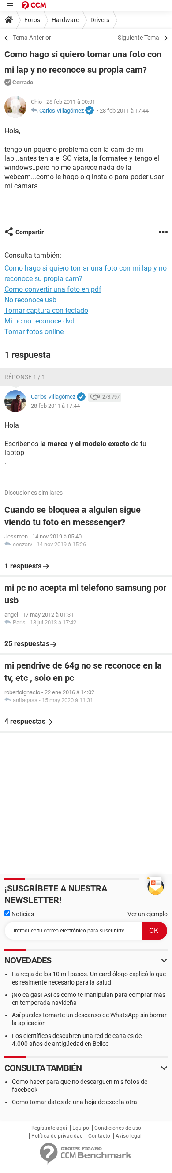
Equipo (80, 1128)
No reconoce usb (30, 300)
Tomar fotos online (34, 331)
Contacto (99, 1136)
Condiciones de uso (117, 1128)
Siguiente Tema (138, 37)
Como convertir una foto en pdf (52, 289)
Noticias (22, 913)
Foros (32, 19)
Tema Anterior (32, 37)
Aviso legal (129, 1136)
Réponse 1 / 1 (24, 376)
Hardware (65, 19)
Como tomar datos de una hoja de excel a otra (74, 1101)
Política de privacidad (57, 1136)
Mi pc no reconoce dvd (39, 321)
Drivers (99, 19)
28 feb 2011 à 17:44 (124, 110)
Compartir (29, 232)
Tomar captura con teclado (46, 310)
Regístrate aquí (49, 1128)
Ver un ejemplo (147, 913)
